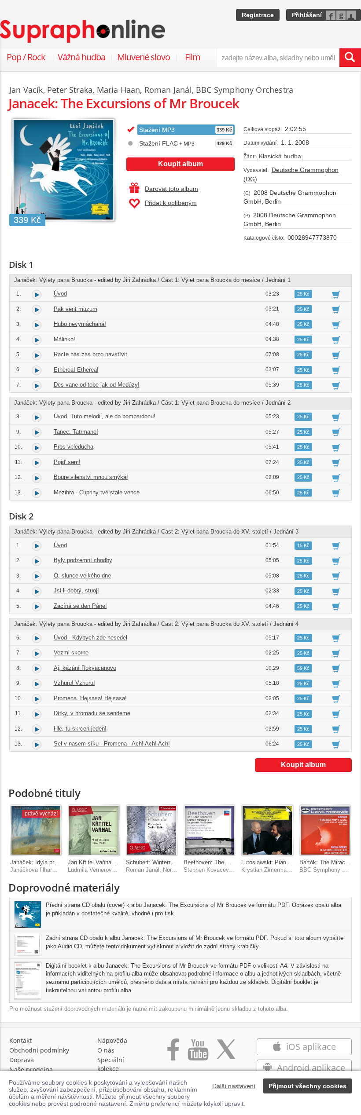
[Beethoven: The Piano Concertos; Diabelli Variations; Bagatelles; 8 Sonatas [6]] (209, 830)
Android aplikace (310, 1068)
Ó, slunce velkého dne (82, 575)
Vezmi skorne (71, 652)
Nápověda (112, 1040)
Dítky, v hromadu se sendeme (92, 713)
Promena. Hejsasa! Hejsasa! (90, 698)
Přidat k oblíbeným (171, 202)
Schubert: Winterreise (153, 862)
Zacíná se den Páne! (80, 606)
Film (192, 57)
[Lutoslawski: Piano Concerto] (267, 830)
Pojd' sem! (67, 462)
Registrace (258, 14)
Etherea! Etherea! (76, 369)
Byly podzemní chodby (83, 560)
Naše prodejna (31, 1069)
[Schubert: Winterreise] (151, 830)
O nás (105, 1050)
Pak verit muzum (75, 309)
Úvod (60, 293)
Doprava (21, 1060)
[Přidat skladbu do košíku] (336, 294)
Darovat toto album (171, 188)
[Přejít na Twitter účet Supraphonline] (226, 1054)
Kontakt (20, 1040)
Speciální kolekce (110, 1064)
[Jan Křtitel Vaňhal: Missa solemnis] (93, 830)
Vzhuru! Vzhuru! (74, 683)
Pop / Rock (26, 57)
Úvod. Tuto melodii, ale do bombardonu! (104, 416)
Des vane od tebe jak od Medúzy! (97, 384)
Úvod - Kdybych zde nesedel (90, 637)
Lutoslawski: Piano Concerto (277, 862)
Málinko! (64, 339)
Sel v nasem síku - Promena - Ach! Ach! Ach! (112, 743)
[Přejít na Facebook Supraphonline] (173, 1054)
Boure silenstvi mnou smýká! (91, 477)
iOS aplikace (310, 1047)
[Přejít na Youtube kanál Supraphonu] (198, 1054)
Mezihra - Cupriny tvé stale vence (97, 492)
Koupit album (180, 164)
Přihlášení (307, 14)
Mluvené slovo (143, 57)
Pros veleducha (73, 446)
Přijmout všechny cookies (307, 1085)
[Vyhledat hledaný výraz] (350, 57)
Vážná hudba (81, 57)
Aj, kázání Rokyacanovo (85, 668)
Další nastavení (233, 1085)
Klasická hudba (280, 156)
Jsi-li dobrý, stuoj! (76, 590)
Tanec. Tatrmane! (76, 431)
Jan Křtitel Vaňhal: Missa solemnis (112, 862)
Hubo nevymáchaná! (80, 324)
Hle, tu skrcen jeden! (80, 728)
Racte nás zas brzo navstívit (90, 354)
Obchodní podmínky (39, 1050)
